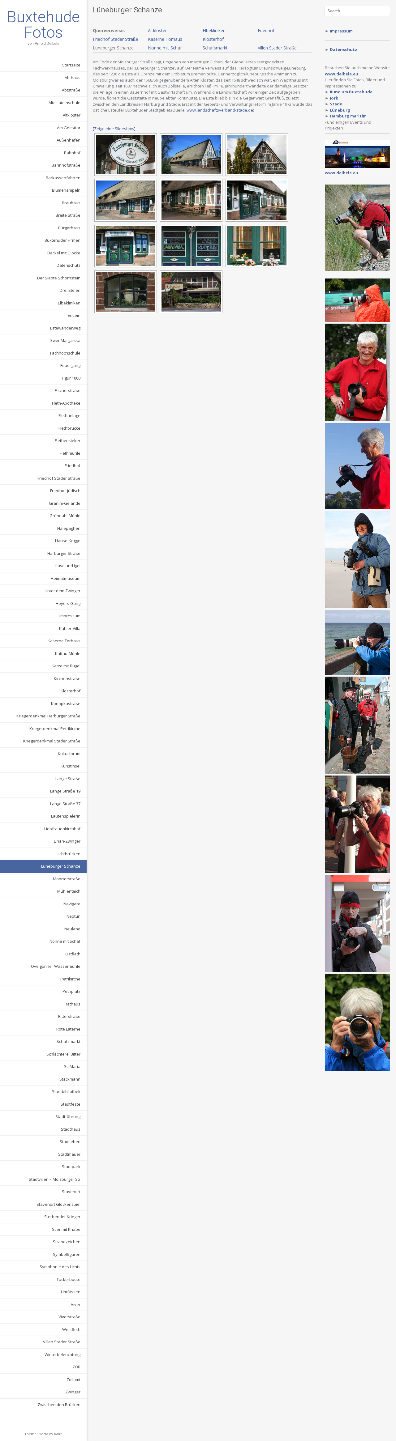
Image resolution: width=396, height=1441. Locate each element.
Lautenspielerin (65, 816)
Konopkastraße (65, 703)
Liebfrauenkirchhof (62, 828)
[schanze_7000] (191, 292)
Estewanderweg (65, 328)
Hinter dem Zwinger (62, 590)
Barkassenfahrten (63, 178)
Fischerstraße (67, 390)
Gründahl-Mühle (65, 515)
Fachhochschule (65, 353)
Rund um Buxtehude (351, 92)
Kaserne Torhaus (64, 641)
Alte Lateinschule (64, 102)
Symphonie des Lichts (60, 1266)
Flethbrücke (69, 428)
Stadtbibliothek (66, 1091)
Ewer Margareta (65, 340)
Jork (334, 98)
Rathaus (72, 1004)
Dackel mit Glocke (63, 253)
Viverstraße (69, 1317)
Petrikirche (70, 979)
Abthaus (72, 77)
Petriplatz (71, 991)
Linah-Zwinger (67, 841)
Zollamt (73, 1379)
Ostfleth (72, 954)
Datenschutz (68, 265)
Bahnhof (72, 152)
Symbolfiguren (66, 1254)
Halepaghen (68, 528)
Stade (336, 104)
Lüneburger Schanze (60, 866)
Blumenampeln (66, 190)
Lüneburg (340, 110)
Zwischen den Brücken (59, 1404)
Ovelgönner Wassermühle (55, 966)
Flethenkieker (67, 440)
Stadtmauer (69, 1154)
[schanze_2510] (256, 200)
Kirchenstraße (67, 678)
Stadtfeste (70, 1104)
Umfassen (70, 1291)
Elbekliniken (69, 303)
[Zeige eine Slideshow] (114, 128)
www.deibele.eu (341, 173)
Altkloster (71, 115)
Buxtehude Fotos (43, 24)
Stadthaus (70, 1129)
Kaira (58, 1433)
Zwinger (72, 1392)
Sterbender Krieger (62, 1216)
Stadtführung (67, 1116)
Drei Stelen (70, 290)
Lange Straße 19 (65, 791)
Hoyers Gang (68, 603)
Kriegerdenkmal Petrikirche (54, 728)
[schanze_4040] (256, 246)
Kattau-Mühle (67, 653)
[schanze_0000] (125, 154)
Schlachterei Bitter (63, 1054)
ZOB (76, 1367)
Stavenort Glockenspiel (58, 1204)
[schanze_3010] (125, 246)
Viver (75, 1304)
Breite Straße (68, 215)
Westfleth (71, 1329)
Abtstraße (71, 90)
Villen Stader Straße (61, 1342)
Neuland (72, 929)
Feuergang (70, 365)
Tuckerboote (68, 1279)
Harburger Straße (63, 553)
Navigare (71, 904)
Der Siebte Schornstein (58, 278)
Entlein (74, 315)
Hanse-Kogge (67, 540)
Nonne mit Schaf (65, 941)
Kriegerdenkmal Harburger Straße (48, 716)
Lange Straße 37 (65, 803)
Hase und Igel (67, 565)
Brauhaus (71, 203)
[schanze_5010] (125, 292)
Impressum (69, 615)
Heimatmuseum (65, 578)
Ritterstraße (69, 1016)
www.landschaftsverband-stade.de (220, 110)
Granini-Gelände (64, 503)
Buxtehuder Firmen (62, 240)
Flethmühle (70, 453)
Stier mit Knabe (66, 1229)
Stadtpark (71, 1166)
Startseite (71, 65)
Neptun (73, 916)
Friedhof (72, 465)
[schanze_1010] (191, 154)
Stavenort (71, 1191)
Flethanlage (69, 415)
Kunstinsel (70, 766)
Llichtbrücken (68, 854)
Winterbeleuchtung (62, 1354)
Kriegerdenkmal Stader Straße (51, 741)
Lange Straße (67, 778)
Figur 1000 (71, 378)
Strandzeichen (66, 1241)
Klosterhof (70, 691)
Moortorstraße (66, 879)
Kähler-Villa (69, 628)
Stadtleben (70, 1141)
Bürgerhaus (69, 228)
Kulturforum (69, 753)
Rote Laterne (68, 1029)
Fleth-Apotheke (66, 403)
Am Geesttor (68, 127)
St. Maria (72, 1066)
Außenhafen (68, 140)
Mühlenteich (68, 891)
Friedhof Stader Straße (58, 478)
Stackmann (69, 1079)
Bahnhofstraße (66, 165)
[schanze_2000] (125, 200)
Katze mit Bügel (66, 666)
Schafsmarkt (68, 1041)
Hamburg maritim (348, 116)
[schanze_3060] (191, 246)
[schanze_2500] (191, 200)
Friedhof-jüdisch (65, 490)
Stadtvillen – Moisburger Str (54, 1179)
